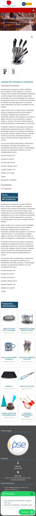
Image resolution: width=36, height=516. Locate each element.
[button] (33, 10)
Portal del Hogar (12, 22)
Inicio (4, 22)
